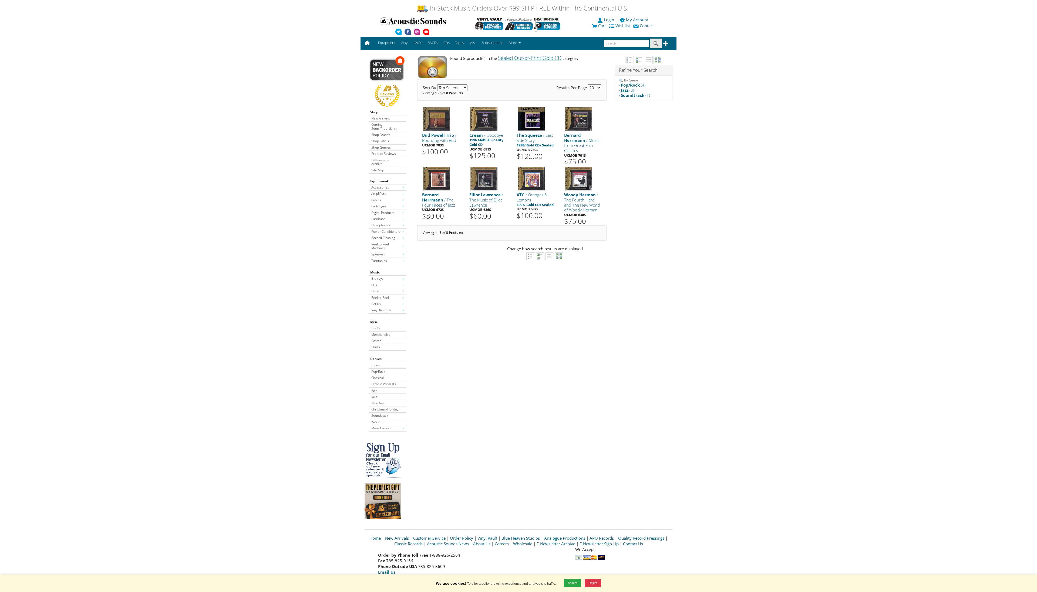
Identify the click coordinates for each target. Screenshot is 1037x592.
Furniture (378, 219)
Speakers (378, 254)
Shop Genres (381, 147)
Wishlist (622, 25)
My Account (637, 19)
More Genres (381, 428)
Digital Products (382, 212)
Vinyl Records (381, 310)
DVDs (375, 291)
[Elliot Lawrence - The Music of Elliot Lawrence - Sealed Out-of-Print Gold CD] (484, 178)
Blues (375, 365)
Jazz (374, 396)
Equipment (379, 181)
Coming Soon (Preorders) (383, 126)
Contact (647, 25)
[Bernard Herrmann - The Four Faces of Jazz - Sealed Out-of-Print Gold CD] (436, 178)
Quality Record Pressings (641, 538)
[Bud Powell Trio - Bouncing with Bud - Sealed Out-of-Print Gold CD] (436, 119)
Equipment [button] (386, 42)
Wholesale (522, 543)
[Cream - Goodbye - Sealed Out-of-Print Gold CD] (484, 119)
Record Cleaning (383, 237)
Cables (376, 200)
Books (376, 328)
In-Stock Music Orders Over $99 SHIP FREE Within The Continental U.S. (528, 8)
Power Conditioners (385, 231)
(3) (627, 90)
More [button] (513, 42)
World (375, 422)
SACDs (376, 304)
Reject (593, 582)
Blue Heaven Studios (520, 538)
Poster (376, 340)
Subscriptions (492, 42)
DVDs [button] (418, 42)
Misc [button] (472, 42)
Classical (377, 377)
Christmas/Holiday (384, 409)
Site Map (377, 170)
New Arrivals (380, 118)
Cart (601, 25)
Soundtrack (379, 415)
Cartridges (378, 206)
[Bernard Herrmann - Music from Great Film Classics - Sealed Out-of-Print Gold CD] (578, 119)
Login (609, 19)
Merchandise (380, 334)
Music (375, 272)
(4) (633, 85)
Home (375, 538)
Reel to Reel (380, 297)
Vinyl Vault (487, 538)
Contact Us (633, 543)
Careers (502, 543)
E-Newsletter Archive (381, 162)
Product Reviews (383, 153)
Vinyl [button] (404, 42)
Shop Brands (380, 134)
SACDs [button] (433, 42)
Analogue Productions (564, 538)
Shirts (375, 347)
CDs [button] (446, 42)
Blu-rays (377, 278)
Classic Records (408, 543)
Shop (374, 112)
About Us (481, 543)
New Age (377, 403)
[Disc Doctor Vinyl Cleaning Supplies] (548, 24)
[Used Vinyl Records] (489, 24)
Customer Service (429, 538)
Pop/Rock (378, 371)
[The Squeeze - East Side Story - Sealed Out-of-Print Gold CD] (531, 118)
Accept (572, 582)
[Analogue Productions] (518, 24)
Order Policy (461, 538)
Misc (374, 322)
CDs (374, 285)
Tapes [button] (459, 42)
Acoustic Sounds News (448, 543)
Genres (376, 359)
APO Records (602, 538)
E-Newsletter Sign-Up (599, 543)
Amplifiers (378, 193)
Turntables (379, 260)
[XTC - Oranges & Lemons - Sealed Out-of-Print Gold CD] (531, 178)
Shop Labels (380, 141)
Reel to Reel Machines (380, 246)
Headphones (380, 225)
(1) (635, 95)
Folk (374, 390)
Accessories (380, 187)
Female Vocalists (383, 384)
